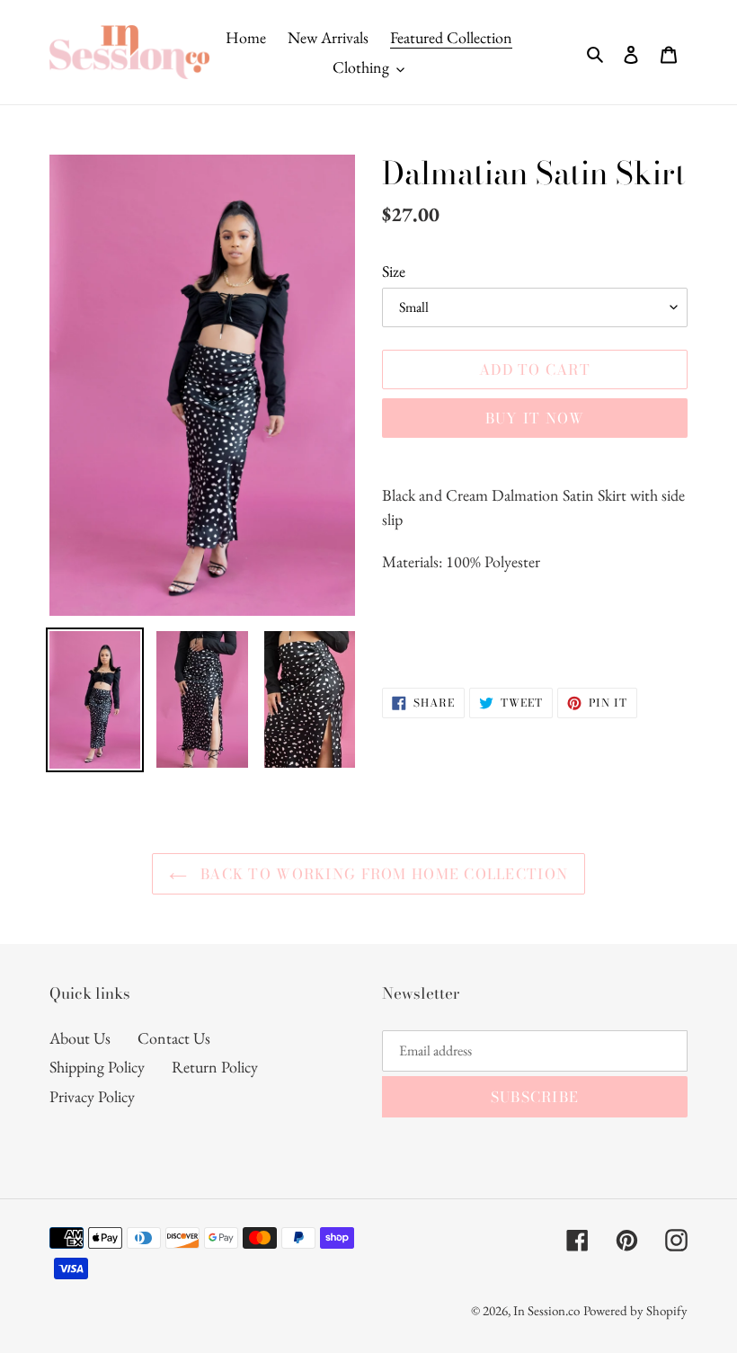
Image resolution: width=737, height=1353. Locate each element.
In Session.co (546, 1310)
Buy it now (535, 418)
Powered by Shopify (635, 1310)
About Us (80, 1038)
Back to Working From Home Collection (382, 874)
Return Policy (215, 1066)
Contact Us (174, 1038)
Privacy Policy (92, 1096)
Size (393, 271)
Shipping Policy (97, 1066)
